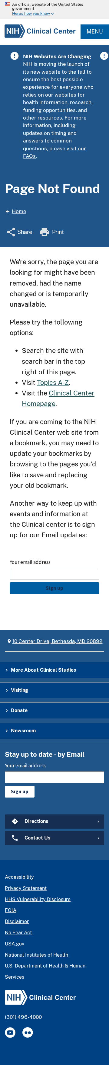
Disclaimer (17, 921)
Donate (19, 710)
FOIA (10, 910)
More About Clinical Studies (43, 670)
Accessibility (19, 877)
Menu (95, 31)
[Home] (38, 37)
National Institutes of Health (36, 955)
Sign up (54, 588)
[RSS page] (27, 1032)
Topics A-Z (53, 382)
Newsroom (23, 731)
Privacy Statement (26, 888)
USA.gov (14, 944)
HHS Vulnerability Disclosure (38, 899)
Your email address (30, 562)
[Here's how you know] (54, 9)
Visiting (19, 690)
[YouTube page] (10, 1032)
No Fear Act (18, 932)
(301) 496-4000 (23, 1017)
